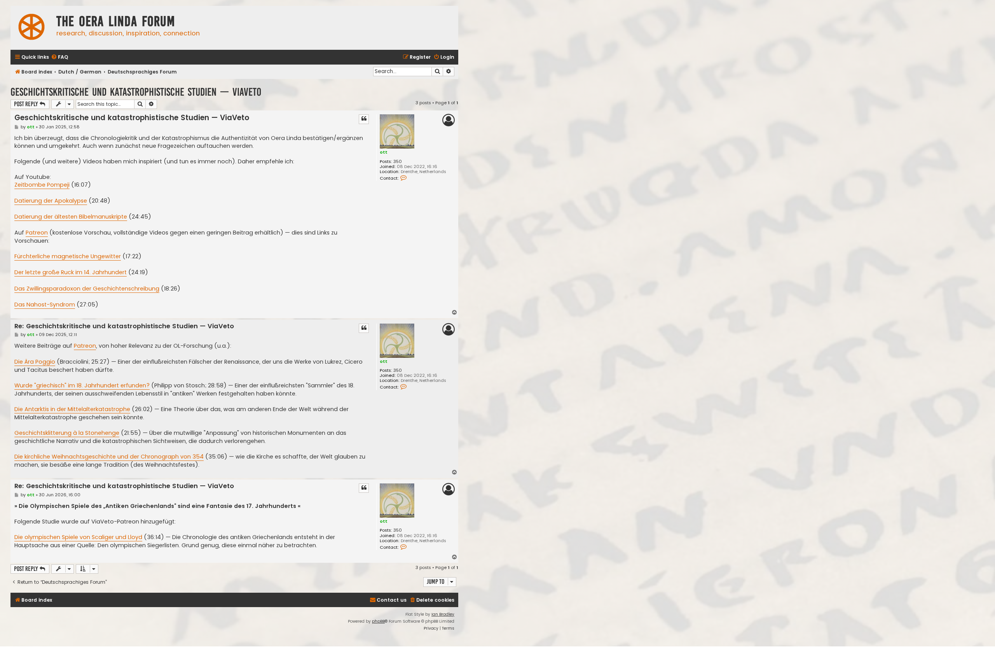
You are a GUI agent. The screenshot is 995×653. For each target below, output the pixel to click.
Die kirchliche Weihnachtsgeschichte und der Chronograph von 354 (109, 456)
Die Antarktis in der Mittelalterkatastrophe (72, 409)
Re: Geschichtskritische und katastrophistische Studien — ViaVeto (124, 326)
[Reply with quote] (364, 119)
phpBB (378, 621)
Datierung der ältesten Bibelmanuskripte (70, 217)
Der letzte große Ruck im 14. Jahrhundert (70, 272)
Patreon (37, 232)
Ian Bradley (442, 614)
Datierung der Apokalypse (50, 201)
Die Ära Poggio (34, 362)
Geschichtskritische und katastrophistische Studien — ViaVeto (135, 92)
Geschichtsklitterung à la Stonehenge (66, 433)
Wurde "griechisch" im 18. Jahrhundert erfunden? (82, 385)
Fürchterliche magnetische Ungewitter (67, 256)
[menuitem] (59, 57)
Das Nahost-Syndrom (44, 304)
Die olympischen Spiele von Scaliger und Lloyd (78, 537)
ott (384, 152)
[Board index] (31, 28)
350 (397, 161)
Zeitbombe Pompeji (42, 185)
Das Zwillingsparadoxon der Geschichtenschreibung (86, 288)
